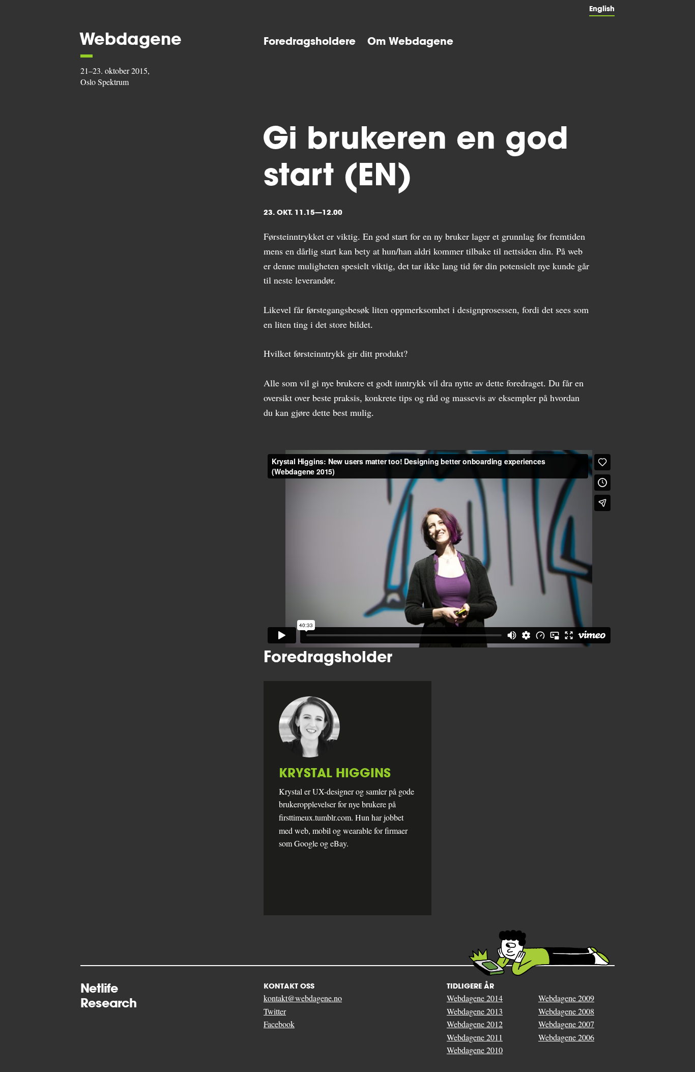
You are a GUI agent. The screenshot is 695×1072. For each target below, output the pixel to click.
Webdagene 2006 (566, 1037)
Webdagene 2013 (475, 1011)
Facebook (279, 1024)
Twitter (275, 1011)
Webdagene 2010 (475, 1050)
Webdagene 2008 (566, 1011)
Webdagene (130, 38)
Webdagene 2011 (475, 1037)
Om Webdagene (410, 41)
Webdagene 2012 (475, 1024)
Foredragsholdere (310, 41)
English (602, 8)
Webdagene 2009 (566, 998)
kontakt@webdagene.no (303, 998)
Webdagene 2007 (566, 1024)
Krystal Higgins (335, 773)
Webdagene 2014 (475, 998)
